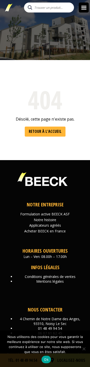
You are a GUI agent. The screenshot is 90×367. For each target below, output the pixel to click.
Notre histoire (45, 219)
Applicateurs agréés (45, 225)
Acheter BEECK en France (45, 231)
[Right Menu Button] (84, 8)
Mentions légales (50, 281)
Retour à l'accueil (45, 131)
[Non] (83, 348)
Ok (46, 359)
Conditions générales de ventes (50, 276)
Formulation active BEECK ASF (45, 214)
